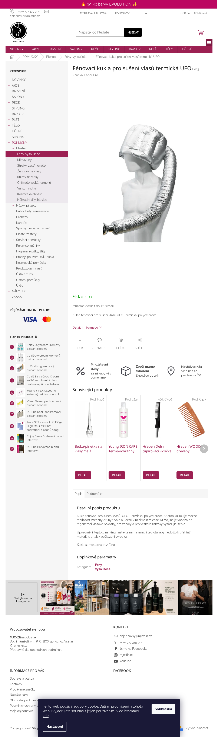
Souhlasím (163, 709)
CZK (183, 13)
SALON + (18, 97)
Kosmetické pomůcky (31, 262)
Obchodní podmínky (24, 700)
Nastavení (54, 727)
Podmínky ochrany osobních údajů (34, 705)
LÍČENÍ (16, 131)
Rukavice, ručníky (28, 245)
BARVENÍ (18, 91)
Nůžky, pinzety (26, 205)
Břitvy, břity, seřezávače (32, 211)
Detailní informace (85, 327)
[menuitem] (17, 49)
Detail (83, 475)
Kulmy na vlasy (28, 177)
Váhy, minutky (27, 188)
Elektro (21, 148)
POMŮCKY (19, 142)
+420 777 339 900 (131, 642)
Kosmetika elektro (29, 194)
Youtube (125, 661)
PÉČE (16, 102)
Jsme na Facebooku (133, 648)
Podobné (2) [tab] (95, 493)
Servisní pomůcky (28, 240)
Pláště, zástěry (26, 234)
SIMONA (18, 137)
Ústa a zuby (24, 274)
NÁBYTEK (19, 291)
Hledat (133, 32)
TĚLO (16, 125)
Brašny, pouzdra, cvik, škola (35, 257)
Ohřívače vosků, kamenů (34, 182)
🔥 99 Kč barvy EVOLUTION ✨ (109, 4)
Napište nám (19, 694)
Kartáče (21, 222)
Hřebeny (22, 217)
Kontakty (122, 13)
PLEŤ (15, 119)
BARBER (17, 114)
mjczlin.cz (126, 655)
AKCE (16, 85)
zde (46, 716)
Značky (17, 297)
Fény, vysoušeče (28, 154)
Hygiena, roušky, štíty (31, 251)
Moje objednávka (21, 711)
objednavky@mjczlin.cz (136, 636)
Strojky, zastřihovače (31, 165)
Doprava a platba (93, 13)
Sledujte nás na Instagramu (23, 600)
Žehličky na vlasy (29, 171)
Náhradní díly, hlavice (32, 199)
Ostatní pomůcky (28, 280)
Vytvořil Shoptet (197, 728)
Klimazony (24, 160)
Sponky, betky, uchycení (33, 228)
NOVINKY (19, 80)
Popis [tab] (78, 493)
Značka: (85, 75)
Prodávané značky (22, 689)
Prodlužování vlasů (29, 268)
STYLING (18, 108)
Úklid (19, 285)
